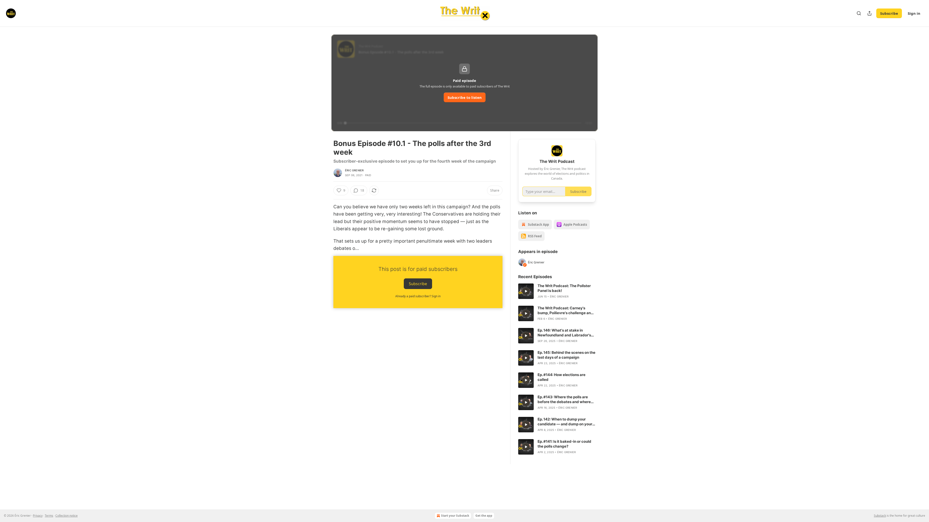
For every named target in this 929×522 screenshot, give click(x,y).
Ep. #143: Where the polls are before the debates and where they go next (564, 399)
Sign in (914, 13)
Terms (49, 516)
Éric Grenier (354, 170)
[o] (526, 291)
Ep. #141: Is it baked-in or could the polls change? (564, 444)
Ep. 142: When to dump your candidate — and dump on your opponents (565, 422)
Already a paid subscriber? (418, 296)
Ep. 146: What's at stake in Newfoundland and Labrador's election (564, 333)
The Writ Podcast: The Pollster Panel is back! (564, 288)
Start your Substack (455, 516)
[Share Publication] (869, 13)
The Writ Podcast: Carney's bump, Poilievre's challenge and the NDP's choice (565, 310)
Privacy (38, 516)
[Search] (859, 13)
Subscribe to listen (465, 97)
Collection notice (66, 516)
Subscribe (889, 13)
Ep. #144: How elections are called (561, 377)
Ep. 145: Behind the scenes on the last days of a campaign (566, 355)
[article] (557, 291)
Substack (880, 516)
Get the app (483, 516)
